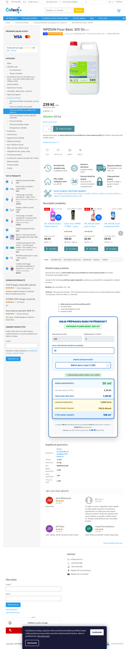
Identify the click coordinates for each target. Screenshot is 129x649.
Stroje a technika (16, 73)
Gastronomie (12, 134)
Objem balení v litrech (92, 334)
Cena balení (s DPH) (59, 334)
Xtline (9, 63)
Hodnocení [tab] (87, 259)
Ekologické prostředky (18, 128)
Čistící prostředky (14, 98)
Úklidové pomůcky (14, 141)
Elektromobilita (13, 161)
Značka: (112, 33)
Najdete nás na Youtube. (80, 574)
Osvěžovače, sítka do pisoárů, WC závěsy (23, 158)
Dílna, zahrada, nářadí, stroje (17, 148)
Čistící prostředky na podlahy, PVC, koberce (23, 111)
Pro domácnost (15, 70)
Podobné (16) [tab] (56, 259)
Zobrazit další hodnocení (112, 543)
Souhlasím (97, 632)
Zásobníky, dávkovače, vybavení (19, 91)
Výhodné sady (12, 67)
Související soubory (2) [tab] (72, 259)
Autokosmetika (13, 165)
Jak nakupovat (51, 2)
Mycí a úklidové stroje (15, 144)
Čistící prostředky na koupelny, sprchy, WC (24, 102)
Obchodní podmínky (70, 2)
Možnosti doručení (50, 122)
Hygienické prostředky (15, 138)
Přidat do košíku (65, 129)
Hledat (79, 10)
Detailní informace (50, 142)
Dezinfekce (11, 131)
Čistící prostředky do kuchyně (21, 107)
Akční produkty (12, 84)
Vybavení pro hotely (14, 88)
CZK (109, 2)
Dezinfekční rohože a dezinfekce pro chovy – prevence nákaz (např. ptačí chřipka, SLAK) (21, 79)
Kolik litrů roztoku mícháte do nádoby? (68, 345)
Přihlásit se (13, 359)
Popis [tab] (46, 259)
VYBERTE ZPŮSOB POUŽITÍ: (83, 360)
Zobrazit (13, 51)
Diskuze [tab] (97, 259)
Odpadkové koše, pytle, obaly (18, 151)
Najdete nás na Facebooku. (81, 570)
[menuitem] (11, 18)
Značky (9, 168)
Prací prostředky (16, 121)
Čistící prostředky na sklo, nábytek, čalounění (23, 116)
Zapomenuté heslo (13, 612)
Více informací (43, 636)
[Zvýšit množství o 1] (52, 127)
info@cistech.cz (77, 559)
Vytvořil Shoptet (117, 644)
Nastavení (32, 643)
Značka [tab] (105, 259)
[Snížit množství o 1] (52, 130)
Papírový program (14, 94)
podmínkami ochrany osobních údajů (21, 352)
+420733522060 (76, 563)
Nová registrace (12, 610)
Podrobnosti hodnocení (95, 34)
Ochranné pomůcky (14, 155)
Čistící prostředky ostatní (19, 124)
